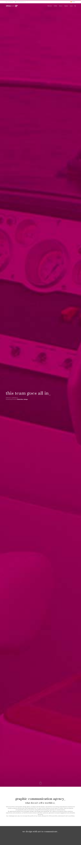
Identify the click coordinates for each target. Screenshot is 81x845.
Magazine (66, 5)
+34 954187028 (10, 1)
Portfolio (55, 5)
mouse (40, 783)
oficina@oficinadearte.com (21, 1)
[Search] (75, 6)
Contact (71, 5)
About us (60, 5)
